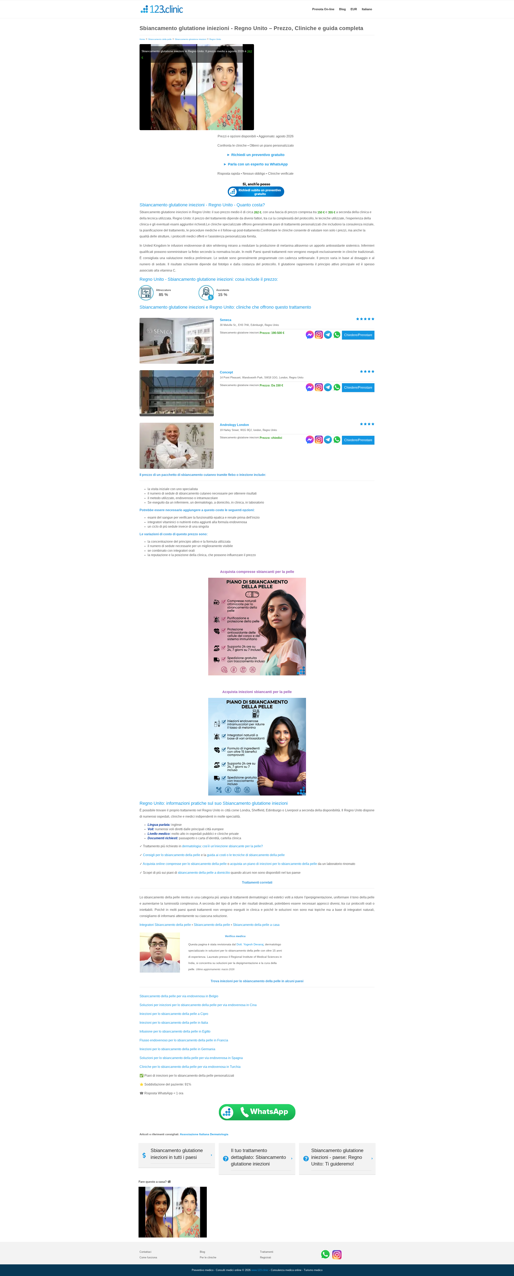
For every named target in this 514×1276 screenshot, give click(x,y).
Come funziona (148, 1257)
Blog (342, 9)
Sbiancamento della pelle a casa (256, 924)
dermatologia (191, 846)
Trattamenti (266, 1251)
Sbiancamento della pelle (160, 39)
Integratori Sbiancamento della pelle (165, 924)
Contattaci (145, 1251)
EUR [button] (354, 9)
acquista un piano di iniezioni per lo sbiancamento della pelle (273, 864)
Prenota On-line (323, 9)
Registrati (265, 1257)
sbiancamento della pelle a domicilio (204, 872)
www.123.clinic (259, 1270)
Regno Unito (215, 39)
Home (142, 39)
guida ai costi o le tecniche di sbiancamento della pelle (246, 855)
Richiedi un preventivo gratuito (258, 155)
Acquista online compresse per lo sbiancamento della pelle (185, 864)
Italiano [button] (367, 9)
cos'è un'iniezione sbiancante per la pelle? (232, 846)
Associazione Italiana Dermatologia (204, 1134)
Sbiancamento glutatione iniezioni (190, 39)
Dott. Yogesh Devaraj (250, 944)
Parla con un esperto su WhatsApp (258, 164)
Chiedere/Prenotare (358, 335)
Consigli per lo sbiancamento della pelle (171, 855)
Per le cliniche (208, 1257)
